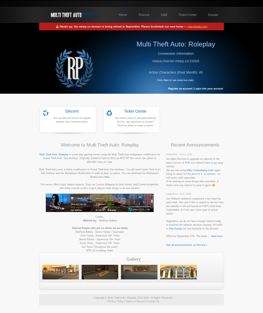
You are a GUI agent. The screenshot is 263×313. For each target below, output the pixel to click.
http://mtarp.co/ (177, 228)
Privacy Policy (115, 301)
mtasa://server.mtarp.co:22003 (175, 61)
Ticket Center (187, 15)
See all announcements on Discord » (186, 244)
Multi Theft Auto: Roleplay (53, 154)
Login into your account (208, 88)
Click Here (163, 80)
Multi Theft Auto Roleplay (74, 15)
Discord (144, 15)
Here (107, 177)
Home (123, 15)
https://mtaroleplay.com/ (200, 170)
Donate (213, 15)
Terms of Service (135, 301)
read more (216, 236)
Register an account (180, 88)
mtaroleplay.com (198, 26)
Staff (164, 15)
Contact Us (153, 301)
